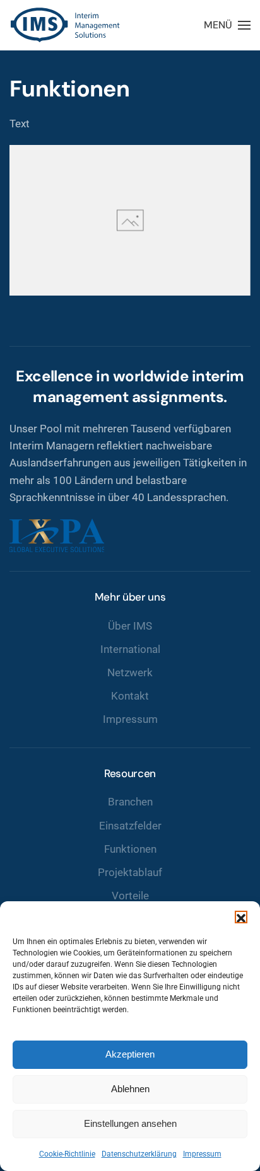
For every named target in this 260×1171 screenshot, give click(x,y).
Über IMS (130, 626)
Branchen (130, 801)
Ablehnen (130, 1088)
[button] (241, 917)
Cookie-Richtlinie (67, 1154)
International (130, 649)
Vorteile (130, 895)
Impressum (202, 1154)
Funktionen (130, 849)
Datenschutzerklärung (139, 1154)
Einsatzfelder (130, 825)
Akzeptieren (130, 1054)
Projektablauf (130, 872)
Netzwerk (130, 672)
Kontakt (130, 695)
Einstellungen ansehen (130, 1123)
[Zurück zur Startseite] (66, 25)
